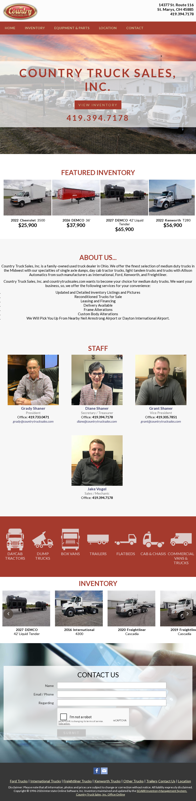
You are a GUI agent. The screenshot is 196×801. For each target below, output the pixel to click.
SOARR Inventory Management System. (162, 791)
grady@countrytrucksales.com (33, 421)
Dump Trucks (42, 555)
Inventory (35, 28)
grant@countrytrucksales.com (161, 421)
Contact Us (166, 781)
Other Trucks (133, 781)
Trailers (98, 553)
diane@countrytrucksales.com (97, 421)
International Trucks (45, 781)
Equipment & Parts (71, 28)
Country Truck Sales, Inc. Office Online (100, 794)
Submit (71, 733)
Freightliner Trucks (78, 781)
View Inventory (98, 105)
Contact (134, 28)
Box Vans (70, 553)
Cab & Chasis (153, 553)
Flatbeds (125, 553)
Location (108, 28)
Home (10, 28)
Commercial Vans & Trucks (181, 558)
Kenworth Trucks (107, 781)
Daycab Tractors (15, 555)
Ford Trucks (19, 781)
